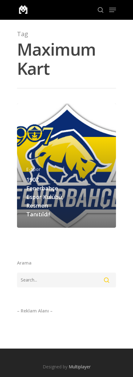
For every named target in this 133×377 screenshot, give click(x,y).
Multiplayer (80, 367)
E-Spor (33, 169)
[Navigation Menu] (112, 10)
